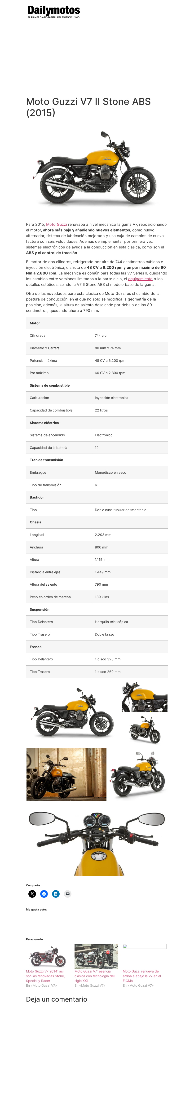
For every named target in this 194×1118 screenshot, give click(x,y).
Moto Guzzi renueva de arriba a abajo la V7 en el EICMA (142, 976)
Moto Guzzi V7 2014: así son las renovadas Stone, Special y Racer (45, 976)
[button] (74, 714)
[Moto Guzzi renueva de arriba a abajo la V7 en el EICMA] (145, 956)
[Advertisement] (97, 60)
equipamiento (140, 278)
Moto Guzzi (56, 224)
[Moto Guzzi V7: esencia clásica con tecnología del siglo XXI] (96, 956)
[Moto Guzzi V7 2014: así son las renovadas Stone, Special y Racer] (48, 956)
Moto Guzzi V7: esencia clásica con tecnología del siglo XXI (95, 976)
